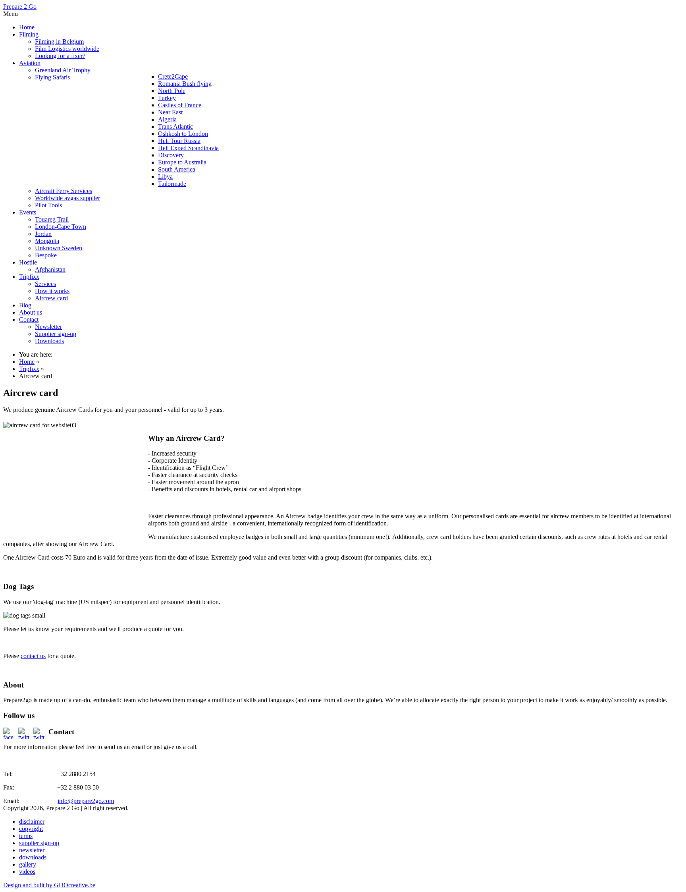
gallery (27, 864)
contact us (33, 656)
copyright (31, 828)
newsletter (31, 850)
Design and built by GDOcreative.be (49, 885)
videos (27, 871)
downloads (32, 857)
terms (26, 835)
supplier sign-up (39, 843)
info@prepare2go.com (86, 800)
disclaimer (31, 821)
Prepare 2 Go (20, 6)
